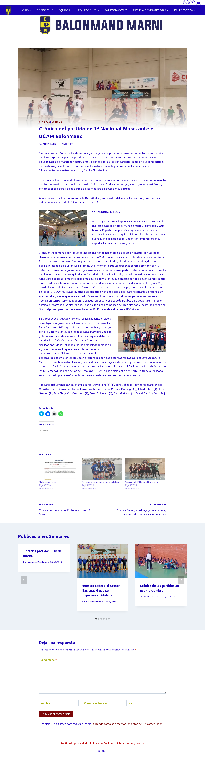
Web (131, 703)
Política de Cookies (101, 743)
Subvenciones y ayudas (130, 743)
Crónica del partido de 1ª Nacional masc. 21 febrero (65, 509)
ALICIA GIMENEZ (50, 144)
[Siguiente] (181, 580)
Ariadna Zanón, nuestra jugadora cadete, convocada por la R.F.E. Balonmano (141, 509)
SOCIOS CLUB (45, 10)
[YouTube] (198, 2)
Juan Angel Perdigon (37, 562)
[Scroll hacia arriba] (197, 752)
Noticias (57, 122)
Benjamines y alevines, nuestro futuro (100, 482)
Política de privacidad (74, 743)
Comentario (48, 659)
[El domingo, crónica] (59, 469)
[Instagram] (192, 2)
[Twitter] (186, 2)
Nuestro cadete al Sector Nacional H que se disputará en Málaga (101, 590)
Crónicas (44, 122)
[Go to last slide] (24, 580)
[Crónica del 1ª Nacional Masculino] (145, 469)
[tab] (96, 619)
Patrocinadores (116, 10)
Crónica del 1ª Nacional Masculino (142, 482)
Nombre (46, 703)
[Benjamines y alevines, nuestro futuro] (102, 469)
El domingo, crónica (48, 482)
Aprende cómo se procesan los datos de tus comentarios (127, 723)
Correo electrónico (96, 703)
